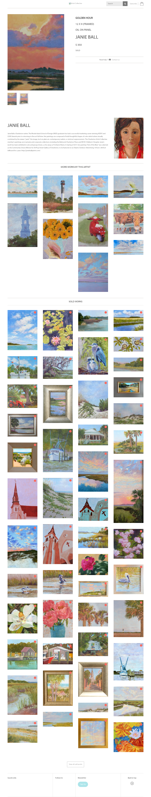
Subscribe (133, 4)
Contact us (116, 60)
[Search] (125, 3)
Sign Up (83, 784)
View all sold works (75, 764)
